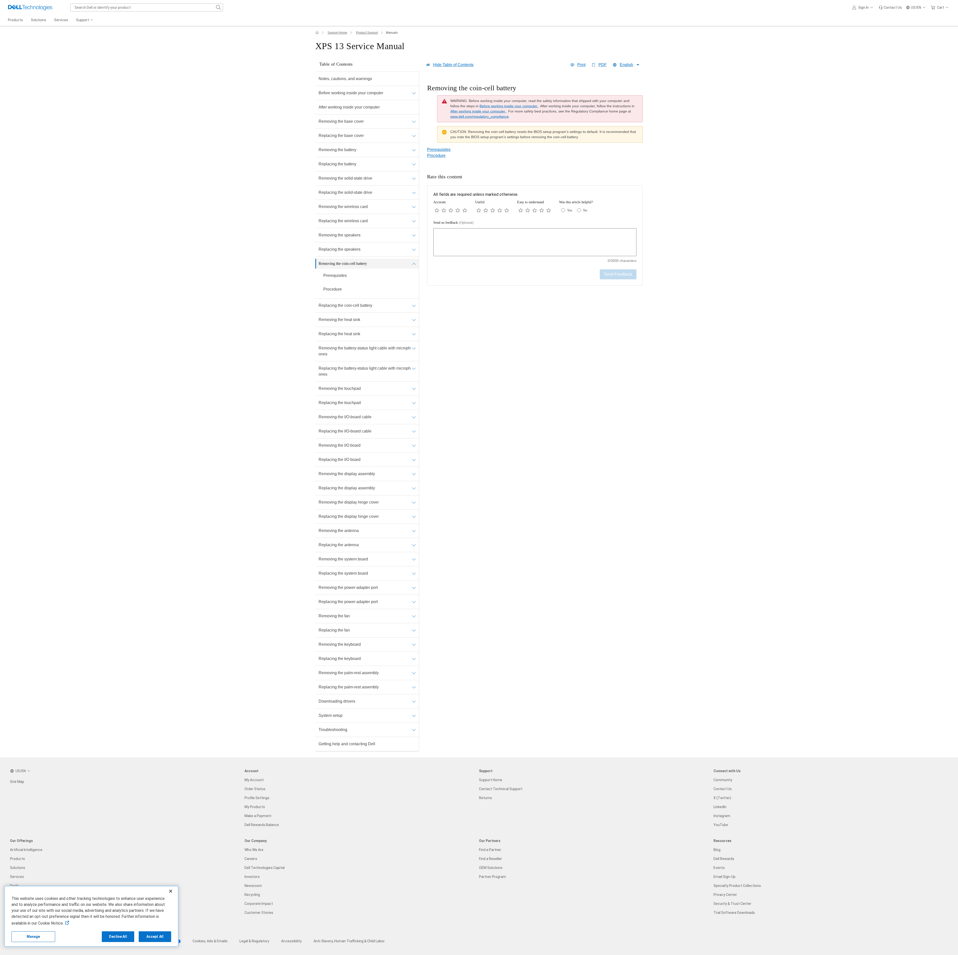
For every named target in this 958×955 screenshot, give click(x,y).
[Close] (170, 891)
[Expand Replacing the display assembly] (414, 488)
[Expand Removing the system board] (414, 559)
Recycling (252, 895)
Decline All (118, 937)
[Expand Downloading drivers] (414, 701)
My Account (254, 780)
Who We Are (253, 850)
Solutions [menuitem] (38, 20)
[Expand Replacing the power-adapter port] (414, 602)
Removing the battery (337, 150)
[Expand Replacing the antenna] (414, 545)
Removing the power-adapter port (348, 587)
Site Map (17, 782)
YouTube (721, 825)
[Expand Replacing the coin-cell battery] (414, 306)
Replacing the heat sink (339, 334)
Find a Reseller (490, 859)
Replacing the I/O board (339, 459)
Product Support (367, 32)
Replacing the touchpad (340, 403)
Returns (485, 798)
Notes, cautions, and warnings (345, 79)
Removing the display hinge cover (349, 502)
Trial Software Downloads (734, 913)
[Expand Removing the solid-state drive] (414, 178)
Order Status (254, 789)
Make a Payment (257, 816)
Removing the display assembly (347, 474)
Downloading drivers (337, 701)
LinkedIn (720, 807)
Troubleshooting (333, 730)
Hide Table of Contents (453, 65)
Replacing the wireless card (343, 221)
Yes (569, 210)
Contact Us (723, 789)
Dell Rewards (724, 859)
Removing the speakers (339, 235)
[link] (890, 7)
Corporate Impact (258, 904)
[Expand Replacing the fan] (414, 630)
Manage (33, 937)
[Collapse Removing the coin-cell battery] (414, 264)
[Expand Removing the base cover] (414, 121)
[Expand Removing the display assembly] (414, 474)
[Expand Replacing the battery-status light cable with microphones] (414, 368)
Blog (717, 850)
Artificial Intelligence (26, 850)
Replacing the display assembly (347, 488)
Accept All (154, 937)
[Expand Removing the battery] (414, 150)
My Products (254, 807)
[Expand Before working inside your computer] (414, 93)
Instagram (722, 816)
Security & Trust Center (732, 904)
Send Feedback (618, 274)
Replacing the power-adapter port (348, 602)
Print (581, 65)
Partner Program (492, 877)
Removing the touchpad (340, 388)
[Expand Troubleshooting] (414, 730)
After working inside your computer (349, 107)
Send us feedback (453, 222)
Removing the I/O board (339, 445)
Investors (252, 877)
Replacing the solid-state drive (345, 192)
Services (17, 877)
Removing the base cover (341, 121)
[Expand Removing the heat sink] (414, 320)
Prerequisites (335, 275)
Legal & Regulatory (254, 941)
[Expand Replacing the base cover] (414, 136)
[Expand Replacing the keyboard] (414, 659)
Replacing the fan (334, 630)
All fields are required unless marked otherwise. (475, 194)
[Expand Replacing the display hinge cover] (414, 517)
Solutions (17, 868)
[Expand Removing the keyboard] (414, 644)
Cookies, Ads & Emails (210, 941)
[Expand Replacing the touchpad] (414, 403)
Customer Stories (258, 913)
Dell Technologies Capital (264, 868)
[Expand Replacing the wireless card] (414, 221)
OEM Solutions (490, 868)
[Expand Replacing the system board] (414, 573)
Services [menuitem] (61, 20)
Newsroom (253, 886)
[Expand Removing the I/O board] (414, 445)
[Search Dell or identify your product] (218, 7)
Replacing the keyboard (340, 658)
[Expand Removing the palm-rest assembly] (414, 673)
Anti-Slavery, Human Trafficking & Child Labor (349, 941)
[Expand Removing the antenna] (414, 531)
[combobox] (146, 7)
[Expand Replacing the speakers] (414, 249)
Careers (250, 859)
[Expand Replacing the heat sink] (414, 334)
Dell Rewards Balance (261, 825)
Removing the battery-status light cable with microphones (365, 351)
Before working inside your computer (351, 93)
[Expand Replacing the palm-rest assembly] (414, 687)
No (585, 210)
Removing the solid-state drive (345, 178)
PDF (603, 65)
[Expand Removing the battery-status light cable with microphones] (414, 348)
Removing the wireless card (343, 207)
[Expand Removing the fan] (414, 616)
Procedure (332, 289)
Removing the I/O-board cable (345, 417)
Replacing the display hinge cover (349, 516)
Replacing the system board (343, 573)
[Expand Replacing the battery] (414, 164)
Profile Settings (256, 798)
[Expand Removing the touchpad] (414, 389)
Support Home (337, 32)
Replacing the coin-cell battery (345, 305)
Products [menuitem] (15, 20)
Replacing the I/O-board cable (345, 431)
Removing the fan (334, 616)
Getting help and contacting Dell (347, 744)
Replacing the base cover (341, 135)
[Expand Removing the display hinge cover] (414, 502)
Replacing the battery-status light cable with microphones (365, 371)
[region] (535, 115)
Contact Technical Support (500, 789)
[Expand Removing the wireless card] (414, 207)
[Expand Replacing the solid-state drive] (414, 193)
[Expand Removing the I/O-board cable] (414, 417)
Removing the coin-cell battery (343, 263)
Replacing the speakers (339, 249)
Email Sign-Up (724, 877)
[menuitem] (85, 20)
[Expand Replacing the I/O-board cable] (414, 431)
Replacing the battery (337, 164)
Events (719, 868)
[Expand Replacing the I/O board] (414, 460)
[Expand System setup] (414, 716)
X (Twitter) (722, 798)
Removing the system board (343, 559)
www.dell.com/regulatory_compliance (479, 116)
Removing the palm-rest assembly (349, 673)
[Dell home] (317, 32)
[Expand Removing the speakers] (414, 235)
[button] (863, 7)
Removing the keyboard (340, 644)
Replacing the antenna (339, 545)
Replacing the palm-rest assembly (349, 687)
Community (723, 780)
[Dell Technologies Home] (30, 7)
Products (17, 859)
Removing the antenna (339, 531)
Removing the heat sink (339, 320)
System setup (331, 715)
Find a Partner (490, 850)
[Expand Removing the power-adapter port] (414, 588)
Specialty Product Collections (737, 886)
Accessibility (291, 941)
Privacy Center (725, 895)
